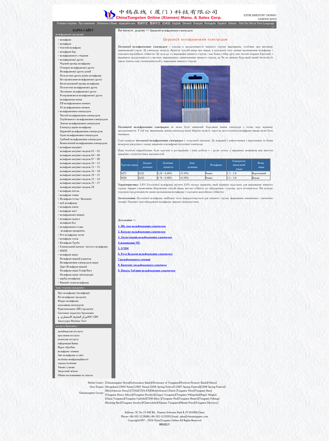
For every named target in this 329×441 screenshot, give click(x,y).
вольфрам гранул (70, 218)
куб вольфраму (68, 202)
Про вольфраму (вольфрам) (74, 292)
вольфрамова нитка (71, 99)
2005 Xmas (141, 386)
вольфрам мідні (69, 254)
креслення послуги (68, 335)
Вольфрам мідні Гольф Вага (76, 270)
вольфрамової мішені (72, 214)
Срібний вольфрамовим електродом (80, 139)
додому (140, 30)
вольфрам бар (68, 51)
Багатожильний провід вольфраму (79, 83)
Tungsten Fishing (208, 398)
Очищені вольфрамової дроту (77, 67)
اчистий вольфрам (70, 47)
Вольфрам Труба (69, 242)
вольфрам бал (68, 222)
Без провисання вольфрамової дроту (81, 79)
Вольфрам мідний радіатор (75, 258)
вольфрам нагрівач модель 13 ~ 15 (80, 166)
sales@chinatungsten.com (194, 416)
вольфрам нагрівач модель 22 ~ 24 (80, 179)
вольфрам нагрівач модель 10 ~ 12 (80, 163)
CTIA (134, 390)
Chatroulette (150, 402)
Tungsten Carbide (135, 398)
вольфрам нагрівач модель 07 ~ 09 (80, 159)
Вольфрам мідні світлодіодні (76, 274)
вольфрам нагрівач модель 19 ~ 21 (80, 174)
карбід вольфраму (70, 278)
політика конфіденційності (73, 359)
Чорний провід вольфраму (75, 63)
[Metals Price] (187, 402)
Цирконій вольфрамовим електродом (81, 131)
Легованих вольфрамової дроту (78, 91)
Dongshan (111, 386)
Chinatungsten (114, 382)
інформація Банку (68, 343)
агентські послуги (68, 339)
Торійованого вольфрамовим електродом (84, 119)
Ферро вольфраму (68, 300)
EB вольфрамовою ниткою (75, 103)
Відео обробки (66, 347)
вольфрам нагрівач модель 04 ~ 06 (80, 155)
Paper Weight (208, 394)
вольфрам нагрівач (71, 147)
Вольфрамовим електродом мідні (79, 262)
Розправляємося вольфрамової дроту (81, 95)
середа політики (67, 363)
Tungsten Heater (188, 398)
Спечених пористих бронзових (76, 312)
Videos (212, 382)
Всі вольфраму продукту (72, 297)
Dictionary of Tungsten (165, 382)
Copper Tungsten (165, 394)
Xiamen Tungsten (168, 402)
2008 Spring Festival (213, 386)
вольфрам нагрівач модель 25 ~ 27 (80, 182)
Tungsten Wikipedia (188, 394)
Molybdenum (159, 390)
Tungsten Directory (206, 402)
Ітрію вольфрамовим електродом (79, 135)
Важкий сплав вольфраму (74, 282)
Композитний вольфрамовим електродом (83, 143)
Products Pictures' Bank (193, 382)
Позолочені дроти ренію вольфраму (81, 75)
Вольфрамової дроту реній (75, 71)
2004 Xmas (126, 386)
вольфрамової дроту (72, 59)
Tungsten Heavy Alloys (119, 394)
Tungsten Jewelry (131, 402)
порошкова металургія (71, 304)
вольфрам (65, 39)
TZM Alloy (153, 398)
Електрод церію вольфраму (76, 127)
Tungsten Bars (203, 390)
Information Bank (141, 382)
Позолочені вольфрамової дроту (79, 87)
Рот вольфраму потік (72, 234)
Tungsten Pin (169, 398)
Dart (171, 390)
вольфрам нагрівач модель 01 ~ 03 (80, 151)
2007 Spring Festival (188, 386)
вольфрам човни (69, 194)
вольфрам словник (68, 351)
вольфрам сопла (69, 238)
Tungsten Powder (143, 394)
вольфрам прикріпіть (72, 230)
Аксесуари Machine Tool (72, 320)
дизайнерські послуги (70, 331)
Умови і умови (66, 367)
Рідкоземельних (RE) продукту (75, 308)
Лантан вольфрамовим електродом (80, 123)
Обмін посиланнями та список (75, 375)
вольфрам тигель (69, 190)
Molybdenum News (117, 390)
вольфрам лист (68, 210)
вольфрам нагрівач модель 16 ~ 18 (80, 171)
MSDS (63, 250)
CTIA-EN (144, 390)
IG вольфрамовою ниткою (75, 107)
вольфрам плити (69, 206)
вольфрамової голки (71, 226)
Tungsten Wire (185, 390)
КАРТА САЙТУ (83, 30)
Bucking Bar (113, 402)
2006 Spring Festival (162, 386)
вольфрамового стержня (74, 55)
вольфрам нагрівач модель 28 (77, 187)
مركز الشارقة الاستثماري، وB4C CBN (78, 316)
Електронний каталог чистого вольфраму (84, 246)
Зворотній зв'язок (68, 371)
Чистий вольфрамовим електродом (80, 115)
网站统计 (164, 424)
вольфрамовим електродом (75, 111)
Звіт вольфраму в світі (70, 355)
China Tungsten (115, 398)
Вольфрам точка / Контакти (76, 198)
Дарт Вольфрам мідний (73, 266)
